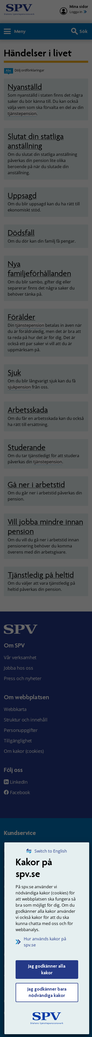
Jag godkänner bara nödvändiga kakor (46, 992)
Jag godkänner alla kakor (46, 969)
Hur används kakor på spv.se (45, 942)
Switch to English (50, 851)
